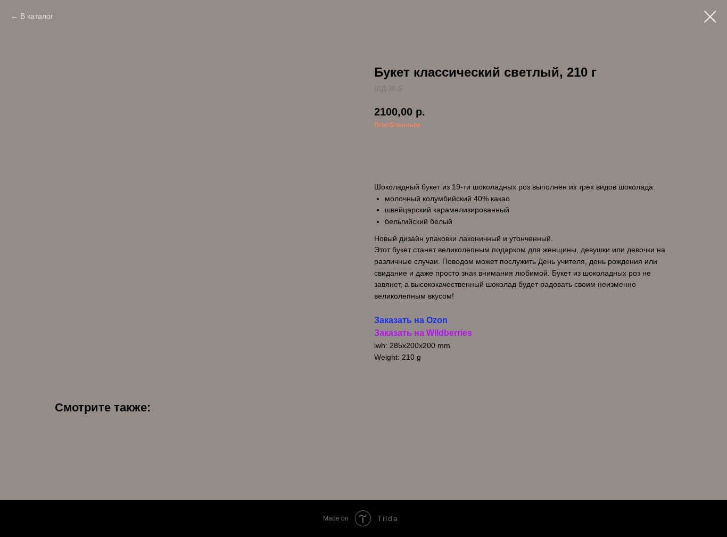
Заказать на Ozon (411, 320)
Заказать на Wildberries (423, 332)
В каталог (36, 16)
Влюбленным (397, 124)
